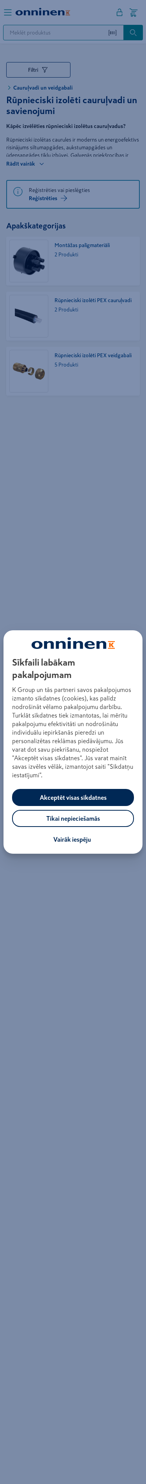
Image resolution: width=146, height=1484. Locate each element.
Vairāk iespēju (72, 839)
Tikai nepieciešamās (73, 818)
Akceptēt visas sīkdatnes (73, 797)
